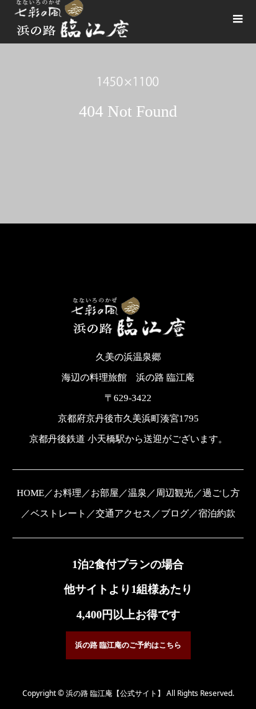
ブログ (175, 513)
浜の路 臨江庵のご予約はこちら (128, 645)
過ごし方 (221, 493)
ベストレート (58, 513)
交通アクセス (124, 513)
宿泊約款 (216, 513)
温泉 (137, 493)
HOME (30, 493)
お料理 (67, 493)
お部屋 (105, 493)
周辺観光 (174, 493)
